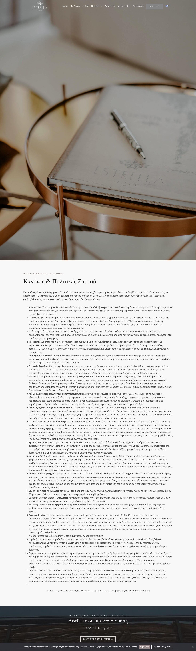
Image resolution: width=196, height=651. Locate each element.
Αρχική (65, 6)
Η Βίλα (86, 6)
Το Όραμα (75, 6)
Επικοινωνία (138, 6)
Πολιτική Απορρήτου (162, 647)
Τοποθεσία (110, 6)
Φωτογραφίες (123, 6)
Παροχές (95, 6)
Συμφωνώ (144, 647)
